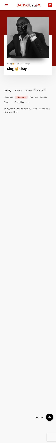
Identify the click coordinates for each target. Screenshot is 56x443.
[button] (49, 417)
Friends (29, 90)
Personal (9, 97)
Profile (18, 90)
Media (40, 90)
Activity (7, 90)
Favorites (34, 97)
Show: (6, 102)
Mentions (21, 97)
